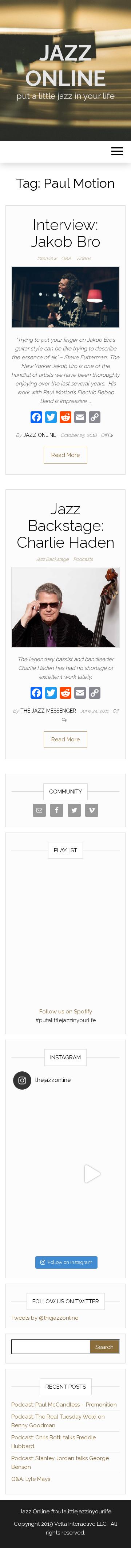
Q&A (66, 258)
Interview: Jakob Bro (65, 233)
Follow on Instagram (70, 1262)
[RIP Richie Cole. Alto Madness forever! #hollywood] (39, 1121)
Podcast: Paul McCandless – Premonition (64, 1404)
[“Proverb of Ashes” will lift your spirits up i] (91, 1226)
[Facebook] (36, 418)
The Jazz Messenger (49, 711)
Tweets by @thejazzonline (44, 1318)
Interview (47, 258)
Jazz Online (65, 65)
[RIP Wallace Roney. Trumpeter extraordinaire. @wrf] (39, 1226)
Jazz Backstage (52, 559)
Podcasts (83, 559)
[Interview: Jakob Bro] (65, 297)
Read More (65, 455)
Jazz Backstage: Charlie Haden (66, 525)
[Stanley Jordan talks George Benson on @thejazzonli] (91, 1173)
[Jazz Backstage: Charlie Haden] (65, 607)
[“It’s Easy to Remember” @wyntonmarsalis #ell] (39, 1173)
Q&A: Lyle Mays (30, 1479)
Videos (83, 258)
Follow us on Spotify (65, 1011)
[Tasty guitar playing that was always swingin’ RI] (91, 1121)
